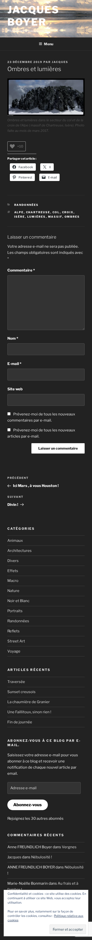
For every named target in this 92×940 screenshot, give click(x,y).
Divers (13, 561)
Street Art (16, 641)
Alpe (19, 212)
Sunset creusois (21, 692)
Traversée (16, 682)
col (56, 212)
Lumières (36, 216)
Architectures (19, 550)
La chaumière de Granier (28, 702)
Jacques (60, 62)
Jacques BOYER (33, 16)
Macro (12, 580)
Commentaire (21, 270)
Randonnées (26, 205)
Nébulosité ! (41, 857)
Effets (12, 571)
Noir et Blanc (18, 601)
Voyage (13, 651)
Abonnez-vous (27, 804)
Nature (13, 591)
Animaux (15, 540)
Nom (12, 338)
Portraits (15, 611)
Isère (19, 216)
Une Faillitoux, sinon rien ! (29, 712)
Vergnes (69, 847)
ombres (72, 216)
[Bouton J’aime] (12, 146)
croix (68, 212)
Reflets (13, 631)
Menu (48, 44)
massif (55, 216)
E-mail (14, 364)
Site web (15, 389)
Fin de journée (19, 722)
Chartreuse (38, 212)
